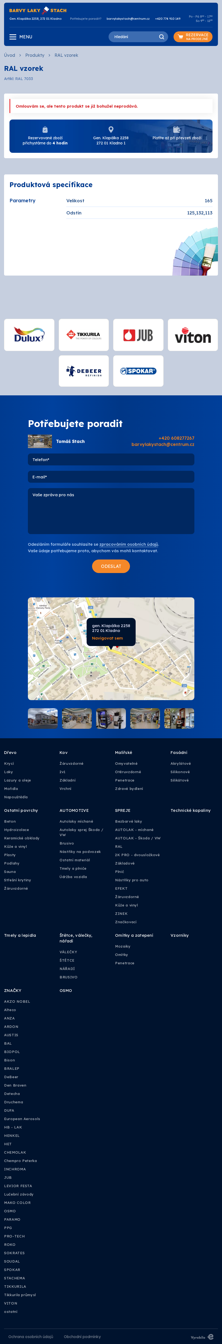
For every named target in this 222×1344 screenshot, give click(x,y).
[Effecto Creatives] (202, 1336)
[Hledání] (161, 36)
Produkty (34, 55)
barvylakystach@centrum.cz (128, 19)
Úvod (9, 55)
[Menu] (12, 36)
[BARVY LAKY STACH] (37, 10)
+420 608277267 (176, 438)
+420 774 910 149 (167, 19)
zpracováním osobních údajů (128, 544)
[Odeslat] (111, 566)
